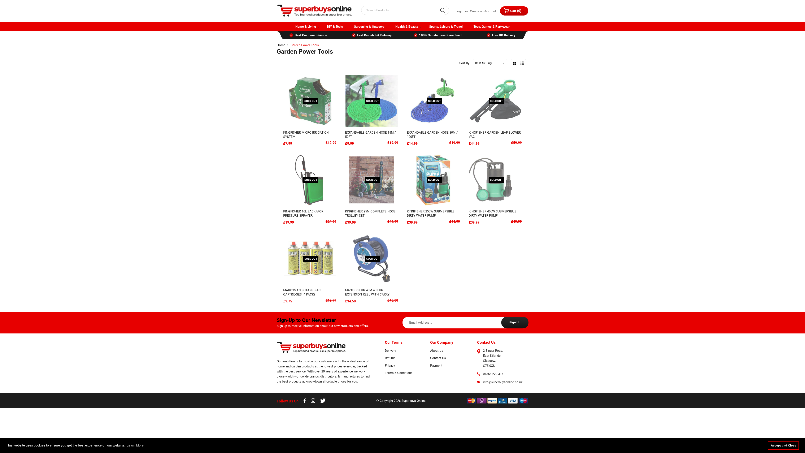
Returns (390, 358)
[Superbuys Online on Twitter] (323, 402)
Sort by (464, 63)
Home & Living (305, 27)
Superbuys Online (413, 401)
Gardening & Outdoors (369, 27)
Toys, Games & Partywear (492, 27)
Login (459, 11)
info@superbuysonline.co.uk (503, 382)
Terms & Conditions (399, 373)
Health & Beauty (406, 27)
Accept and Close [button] (783, 445)
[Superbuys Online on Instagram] (313, 402)
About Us (436, 351)
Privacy (390, 365)
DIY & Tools (335, 27)
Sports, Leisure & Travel (446, 27)
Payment (436, 365)
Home (281, 45)
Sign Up (514, 322)
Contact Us (438, 358)
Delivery (390, 351)
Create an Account (483, 11)
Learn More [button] (135, 445)
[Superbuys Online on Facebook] (305, 402)
